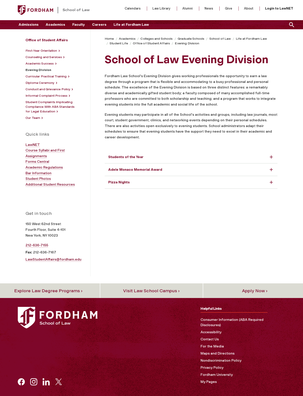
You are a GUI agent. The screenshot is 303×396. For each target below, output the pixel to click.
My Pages (209, 382)
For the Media (212, 346)
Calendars (133, 8)
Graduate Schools (191, 39)
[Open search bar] (290, 24)
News (209, 8)
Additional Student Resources (50, 184)
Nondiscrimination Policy (221, 360)
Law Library (161, 8)
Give (228, 8)
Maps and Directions (217, 353)
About (248, 8)
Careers (99, 24)
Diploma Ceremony (40, 83)
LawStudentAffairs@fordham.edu (53, 259)
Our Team (33, 118)
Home (109, 39)
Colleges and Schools (156, 39)
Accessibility (211, 332)
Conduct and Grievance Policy (48, 89)
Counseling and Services (44, 57)
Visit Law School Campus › (151, 290)
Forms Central (37, 161)
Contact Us (210, 339)
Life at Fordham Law (131, 24)
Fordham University (217, 374)
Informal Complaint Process (46, 96)
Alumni (187, 8)
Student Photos (38, 178)
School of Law (220, 39)
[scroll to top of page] (289, 382)
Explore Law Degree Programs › (48, 290)
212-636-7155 (37, 245)
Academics (55, 24)
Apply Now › (255, 290)
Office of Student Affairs (151, 43)
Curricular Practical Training (46, 76)
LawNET (33, 145)
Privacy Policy (212, 367)
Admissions (29, 24)
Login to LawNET (279, 8)
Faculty (78, 24)
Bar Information (38, 173)
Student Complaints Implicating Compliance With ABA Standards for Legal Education (50, 106)
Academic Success (40, 63)
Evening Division (187, 43)
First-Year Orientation (41, 51)
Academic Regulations (44, 167)
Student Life (119, 43)
